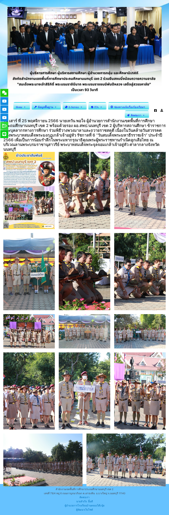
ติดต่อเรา (84, 497)
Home (19, 107)
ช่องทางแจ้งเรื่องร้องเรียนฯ (129, 107)
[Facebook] (155, 110)
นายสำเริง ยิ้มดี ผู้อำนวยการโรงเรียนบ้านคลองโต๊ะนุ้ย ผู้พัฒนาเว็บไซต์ (84, 505)
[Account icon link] (161, 110)
